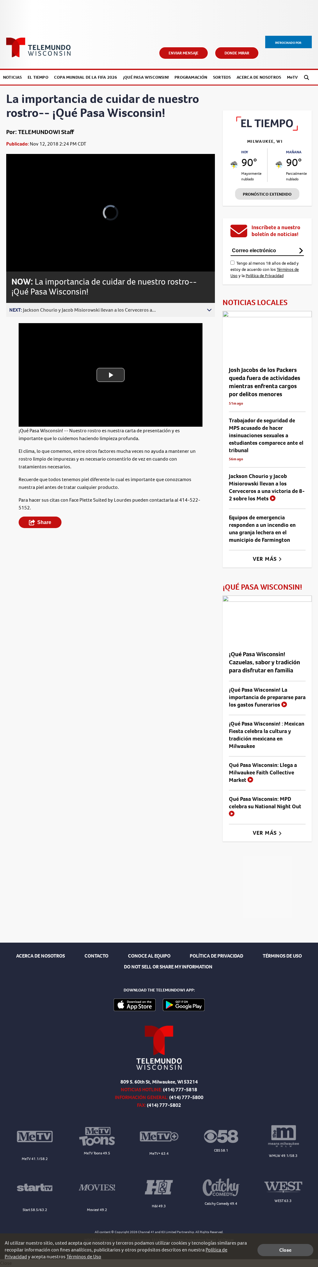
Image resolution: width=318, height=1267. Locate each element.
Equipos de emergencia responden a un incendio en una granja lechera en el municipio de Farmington (262, 529)
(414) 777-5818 (180, 1089)
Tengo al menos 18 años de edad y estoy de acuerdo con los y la (264, 269)
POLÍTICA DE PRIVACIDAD (216, 956)
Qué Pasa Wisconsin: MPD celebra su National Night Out (265, 802)
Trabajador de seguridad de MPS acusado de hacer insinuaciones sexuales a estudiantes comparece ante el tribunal (266, 435)
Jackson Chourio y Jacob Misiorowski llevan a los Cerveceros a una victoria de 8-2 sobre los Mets (267, 487)
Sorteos (222, 77)
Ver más (266, 559)
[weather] (234, 165)
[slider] (28, 244)
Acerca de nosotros (259, 77)
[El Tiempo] (267, 129)
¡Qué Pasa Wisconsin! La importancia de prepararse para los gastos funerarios (267, 697)
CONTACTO (96, 956)
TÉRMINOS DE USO (282, 956)
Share (44, 522)
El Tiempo (38, 77)
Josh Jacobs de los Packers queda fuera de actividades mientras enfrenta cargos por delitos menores (264, 382)
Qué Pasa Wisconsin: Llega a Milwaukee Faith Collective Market (263, 772)
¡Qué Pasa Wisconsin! (146, 77)
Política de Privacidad (265, 276)
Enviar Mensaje (183, 53)
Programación (191, 77)
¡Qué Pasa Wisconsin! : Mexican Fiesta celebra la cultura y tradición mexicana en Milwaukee (266, 735)
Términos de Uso (83, 1256)
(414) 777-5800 (186, 1097)
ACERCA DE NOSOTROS (40, 956)
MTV (292, 77)
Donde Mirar (237, 53)
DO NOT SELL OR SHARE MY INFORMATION (168, 966)
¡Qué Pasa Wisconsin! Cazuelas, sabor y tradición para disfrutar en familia (264, 662)
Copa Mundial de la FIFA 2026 (85, 77)
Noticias (12, 77)
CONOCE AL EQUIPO (149, 956)
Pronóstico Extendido (267, 194)
